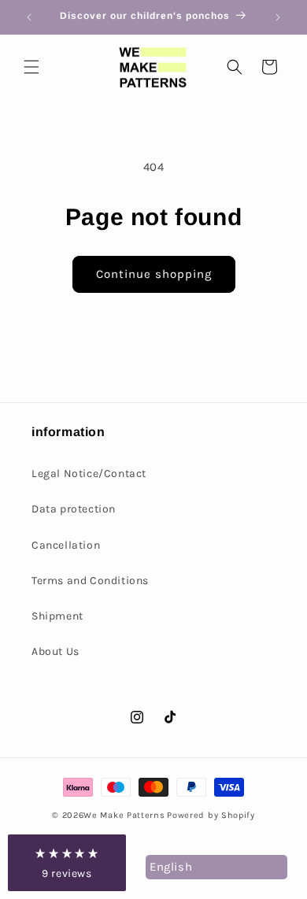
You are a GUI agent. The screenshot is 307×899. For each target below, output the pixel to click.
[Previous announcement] (29, 17)
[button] (31, 67)
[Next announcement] (278, 17)
